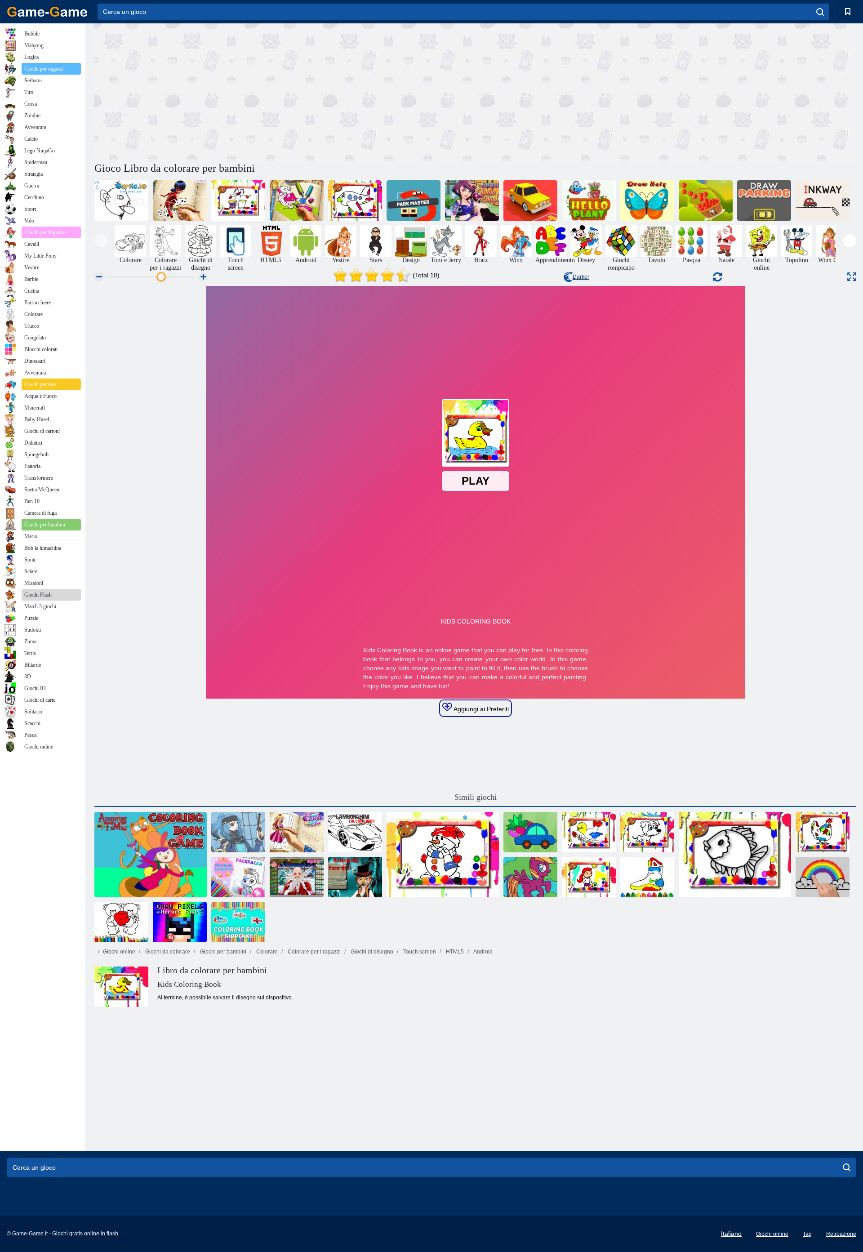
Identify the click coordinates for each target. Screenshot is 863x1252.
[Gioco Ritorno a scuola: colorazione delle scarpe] (647, 877)
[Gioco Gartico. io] (121, 200)
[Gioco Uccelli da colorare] (589, 832)
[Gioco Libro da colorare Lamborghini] (355, 832)
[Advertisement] (284, 91)
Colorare (266, 952)
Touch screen (419, 952)
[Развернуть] (851, 276)
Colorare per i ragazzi (313, 952)
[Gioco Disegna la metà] (647, 200)
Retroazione (841, 1234)
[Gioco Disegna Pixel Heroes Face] (180, 922)
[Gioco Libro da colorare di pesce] (735, 854)
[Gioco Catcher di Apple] (706, 200)
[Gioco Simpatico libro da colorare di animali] (238, 877)
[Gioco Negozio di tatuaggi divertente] (472, 200)
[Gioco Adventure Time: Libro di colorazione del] (150, 854)
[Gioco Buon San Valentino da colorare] (121, 922)
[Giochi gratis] (47, 12)
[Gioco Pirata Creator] (238, 832)
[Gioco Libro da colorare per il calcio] (589, 877)
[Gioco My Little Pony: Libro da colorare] (530, 877)
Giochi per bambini (222, 952)
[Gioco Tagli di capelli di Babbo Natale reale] (297, 877)
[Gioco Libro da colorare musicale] (238, 200)
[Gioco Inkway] (823, 200)
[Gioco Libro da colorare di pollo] (823, 832)
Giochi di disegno (371, 952)
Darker (581, 277)
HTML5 (454, 952)
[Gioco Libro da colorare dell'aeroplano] (355, 200)
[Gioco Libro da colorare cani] (647, 832)
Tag (807, 1234)
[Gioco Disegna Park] (530, 200)
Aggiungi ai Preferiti (480, 709)
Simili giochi (475, 797)
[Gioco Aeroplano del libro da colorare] (238, 922)
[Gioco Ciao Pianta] (589, 200)
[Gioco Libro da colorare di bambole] (297, 832)
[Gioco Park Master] (413, 200)
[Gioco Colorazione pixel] (823, 877)
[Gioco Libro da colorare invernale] (443, 854)
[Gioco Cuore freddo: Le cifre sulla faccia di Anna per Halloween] (355, 877)
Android (482, 952)
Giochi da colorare (167, 952)
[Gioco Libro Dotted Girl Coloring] (180, 200)
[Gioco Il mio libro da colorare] (530, 832)
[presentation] (100, 240)
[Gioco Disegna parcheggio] (764, 200)
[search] (820, 11)
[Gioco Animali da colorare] (297, 200)
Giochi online (119, 952)
